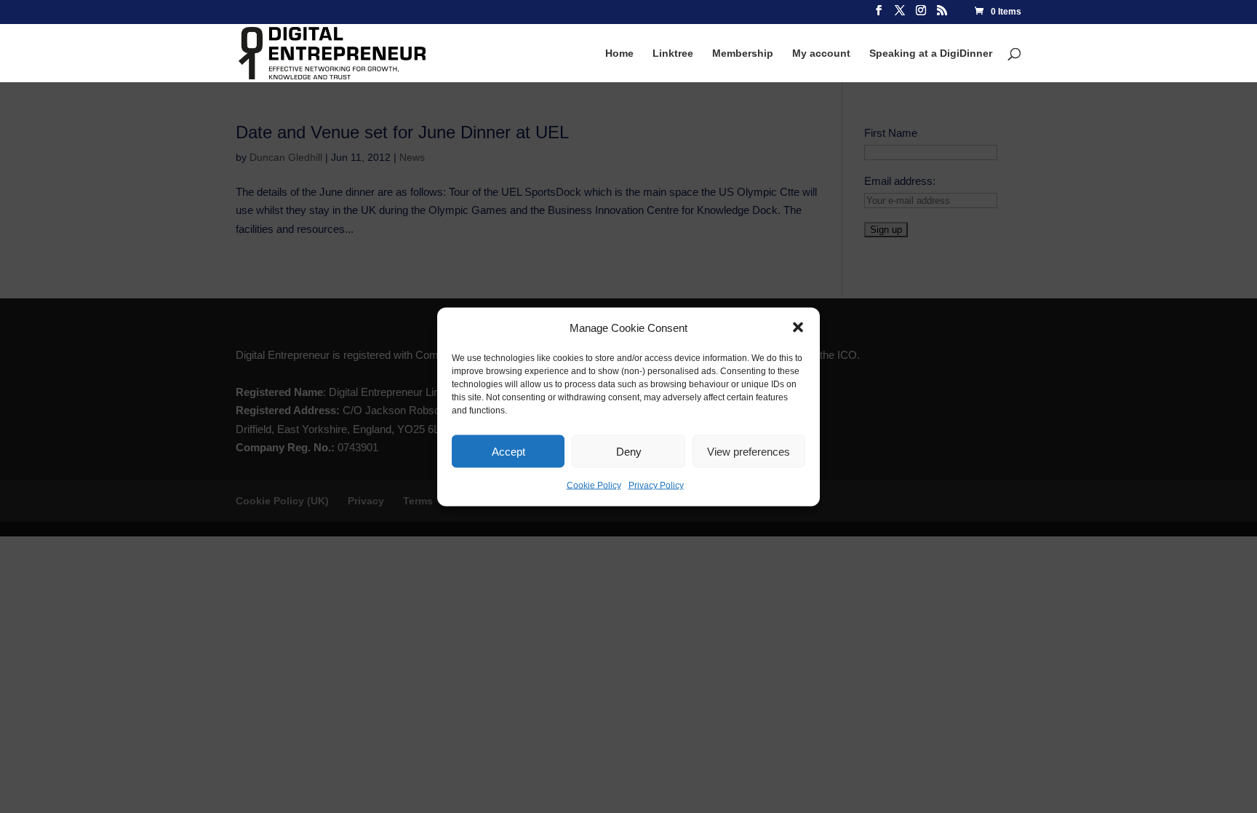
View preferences (748, 451)
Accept (508, 451)
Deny (629, 451)
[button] (798, 327)
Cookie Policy (594, 485)
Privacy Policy (656, 485)
